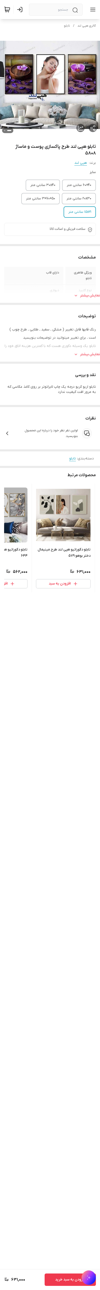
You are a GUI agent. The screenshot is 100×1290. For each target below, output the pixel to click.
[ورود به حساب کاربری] (21, 9)
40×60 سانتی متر (79, 185)
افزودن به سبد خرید (70, 1279)
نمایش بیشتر (90, 295)
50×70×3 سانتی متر (40, 198)
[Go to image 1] (9, 130)
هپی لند (80, 162)
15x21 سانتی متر (79, 211)
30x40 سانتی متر (42, 185)
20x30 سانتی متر (78, 198)
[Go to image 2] (4, 130)
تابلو (67, 26)
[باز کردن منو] (92, 9)
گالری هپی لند (86, 26)
